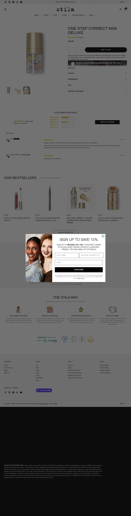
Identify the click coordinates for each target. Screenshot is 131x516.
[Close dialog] (103, 236)
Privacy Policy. (81, 278)
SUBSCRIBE (79, 269)
